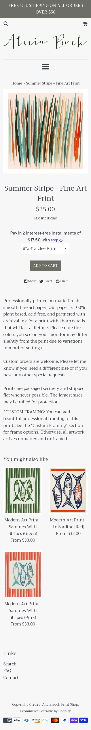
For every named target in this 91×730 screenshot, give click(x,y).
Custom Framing (49, 425)
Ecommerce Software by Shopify (45, 711)
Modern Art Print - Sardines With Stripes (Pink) (22, 610)
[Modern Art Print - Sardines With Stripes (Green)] (22, 491)
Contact (11, 677)
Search (10, 664)
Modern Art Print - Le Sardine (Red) (68, 523)
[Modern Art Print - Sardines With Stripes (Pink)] (22, 574)
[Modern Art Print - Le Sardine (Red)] (68, 491)
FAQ (7, 670)
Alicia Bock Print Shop (60, 704)
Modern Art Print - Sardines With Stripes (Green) (22, 526)
